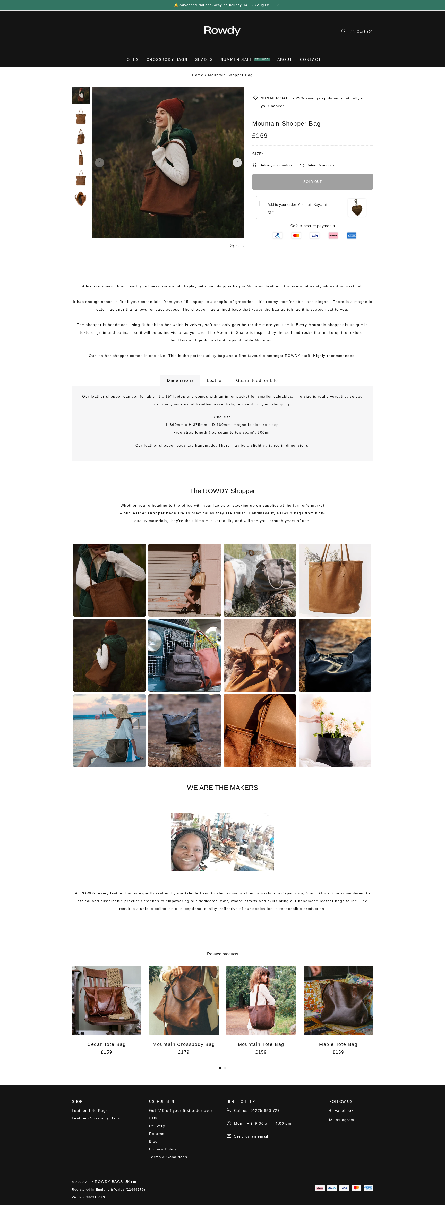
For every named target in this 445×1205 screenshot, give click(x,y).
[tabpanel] (106, 1015)
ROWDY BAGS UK (112, 1182)
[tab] (180, 380)
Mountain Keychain (298, 204)
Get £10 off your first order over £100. (180, 1114)
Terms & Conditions (168, 1157)
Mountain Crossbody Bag (184, 1044)
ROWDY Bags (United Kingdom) (222, 31)
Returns (157, 1134)
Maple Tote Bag (338, 1044)
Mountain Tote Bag (261, 1044)
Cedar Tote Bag (106, 1044)
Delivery (157, 1126)
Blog (153, 1141)
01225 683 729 (265, 1110)
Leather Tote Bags (90, 1110)
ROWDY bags (290, 513)
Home (197, 75)
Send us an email (251, 1136)
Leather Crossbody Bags (96, 1118)
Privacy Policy (163, 1149)
